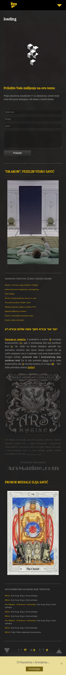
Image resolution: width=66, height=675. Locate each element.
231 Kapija (9, 294)
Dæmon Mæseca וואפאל (15, 311)
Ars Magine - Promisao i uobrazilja (20, 604)
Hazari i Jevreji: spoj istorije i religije (21, 285)
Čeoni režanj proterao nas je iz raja (20, 298)
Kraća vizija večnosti (14, 320)
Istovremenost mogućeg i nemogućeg (22, 289)
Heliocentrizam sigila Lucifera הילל (20, 307)
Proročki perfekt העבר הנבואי (18, 303)
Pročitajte (34, 669)
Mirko (7, 596)
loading (10, 19)
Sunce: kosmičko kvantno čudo (19, 316)
